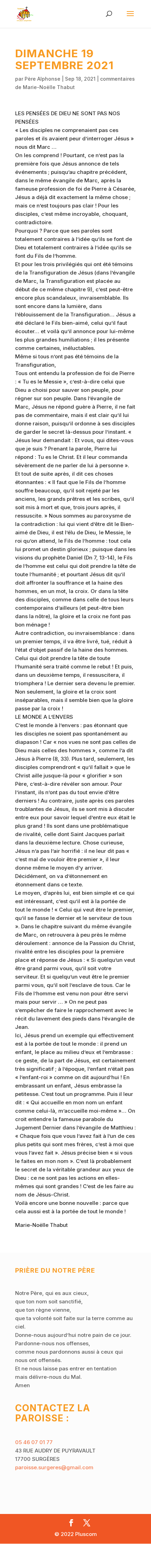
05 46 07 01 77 (34, 1442)
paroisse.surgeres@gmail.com (54, 1467)
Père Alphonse (42, 79)
